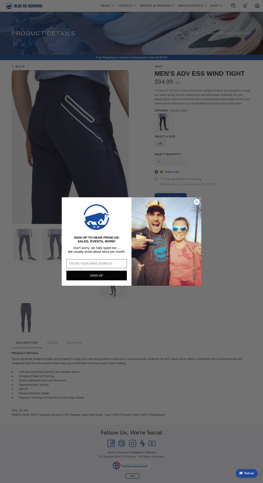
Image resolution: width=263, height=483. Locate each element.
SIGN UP (96, 275)
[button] (96, 217)
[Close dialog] (197, 202)
